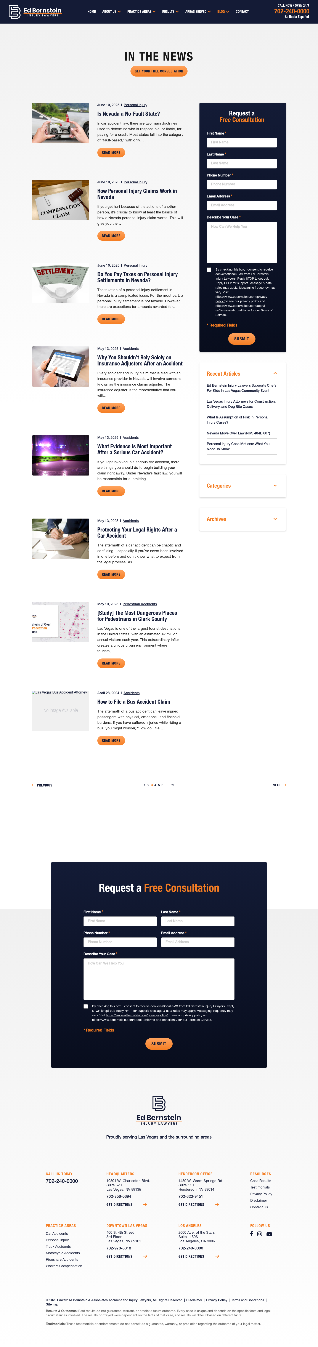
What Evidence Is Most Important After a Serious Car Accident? (134, 450)
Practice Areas (139, 12)
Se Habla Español (297, 17)
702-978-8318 (118, 1249)
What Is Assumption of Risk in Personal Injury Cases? (237, 420)
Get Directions (119, 1205)
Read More (111, 153)
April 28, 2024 (108, 693)
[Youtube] (269, 1233)
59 (172, 785)
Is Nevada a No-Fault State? (128, 114)
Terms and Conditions (247, 1300)
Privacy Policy (261, 1194)
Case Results (260, 1181)
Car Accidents (57, 1234)
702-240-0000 (291, 12)
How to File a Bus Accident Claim (133, 702)
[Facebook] (251, 1233)
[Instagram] (259, 1233)
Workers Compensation (64, 1266)
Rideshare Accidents (62, 1260)
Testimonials (260, 1187)
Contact (242, 12)
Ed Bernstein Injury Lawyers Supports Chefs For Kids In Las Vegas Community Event (241, 388)
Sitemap (52, 1304)
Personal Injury (135, 105)
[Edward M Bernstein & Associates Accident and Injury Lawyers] (31, 12)
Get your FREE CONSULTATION (159, 71)
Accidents (131, 349)
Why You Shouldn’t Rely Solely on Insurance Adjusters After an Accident (140, 361)
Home (92, 12)
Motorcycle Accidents (63, 1253)
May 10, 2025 (107, 604)
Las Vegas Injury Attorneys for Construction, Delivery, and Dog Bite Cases (241, 404)
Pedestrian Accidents (140, 604)
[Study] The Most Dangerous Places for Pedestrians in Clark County (137, 616)
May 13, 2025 (107, 349)
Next (277, 785)
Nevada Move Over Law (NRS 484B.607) (238, 433)
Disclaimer (258, 1201)
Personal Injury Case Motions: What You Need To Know (238, 446)
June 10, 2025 (108, 105)
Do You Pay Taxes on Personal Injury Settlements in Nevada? (137, 278)
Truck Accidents (58, 1247)
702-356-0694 (118, 1197)
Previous (44, 785)
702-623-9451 (190, 1197)
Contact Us (259, 1207)
